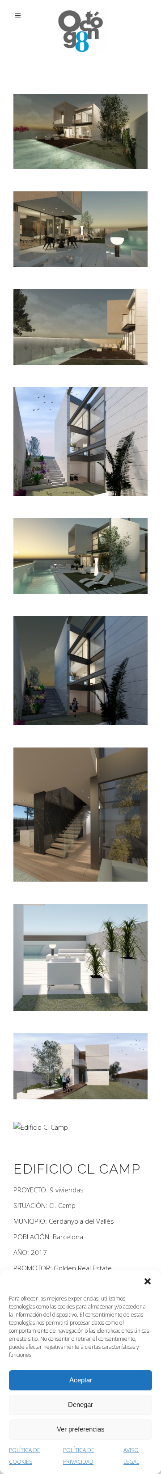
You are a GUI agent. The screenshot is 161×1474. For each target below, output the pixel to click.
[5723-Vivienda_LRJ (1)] (80, 131)
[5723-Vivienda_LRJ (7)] (80, 815)
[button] (147, 1281)
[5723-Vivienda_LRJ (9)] (80, 1066)
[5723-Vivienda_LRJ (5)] (80, 556)
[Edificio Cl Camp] (80, 1127)
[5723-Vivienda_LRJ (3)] (80, 326)
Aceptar (80, 1380)
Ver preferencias (81, 1429)
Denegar (80, 1404)
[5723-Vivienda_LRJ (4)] (80, 441)
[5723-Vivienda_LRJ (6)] (80, 670)
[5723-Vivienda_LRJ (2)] (80, 229)
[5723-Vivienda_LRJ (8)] (80, 957)
